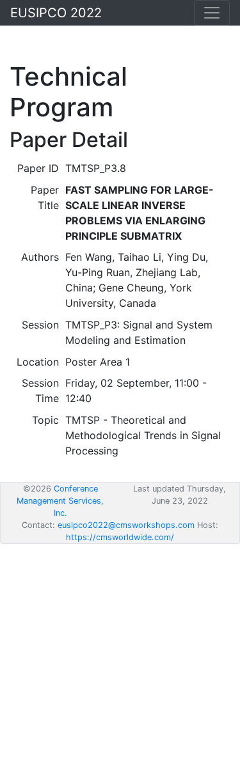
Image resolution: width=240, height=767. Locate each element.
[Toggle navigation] (212, 13)
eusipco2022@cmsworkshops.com (126, 525)
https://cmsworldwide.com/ (120, 537)
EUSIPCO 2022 (56, 12)
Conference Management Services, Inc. (60, 501)
